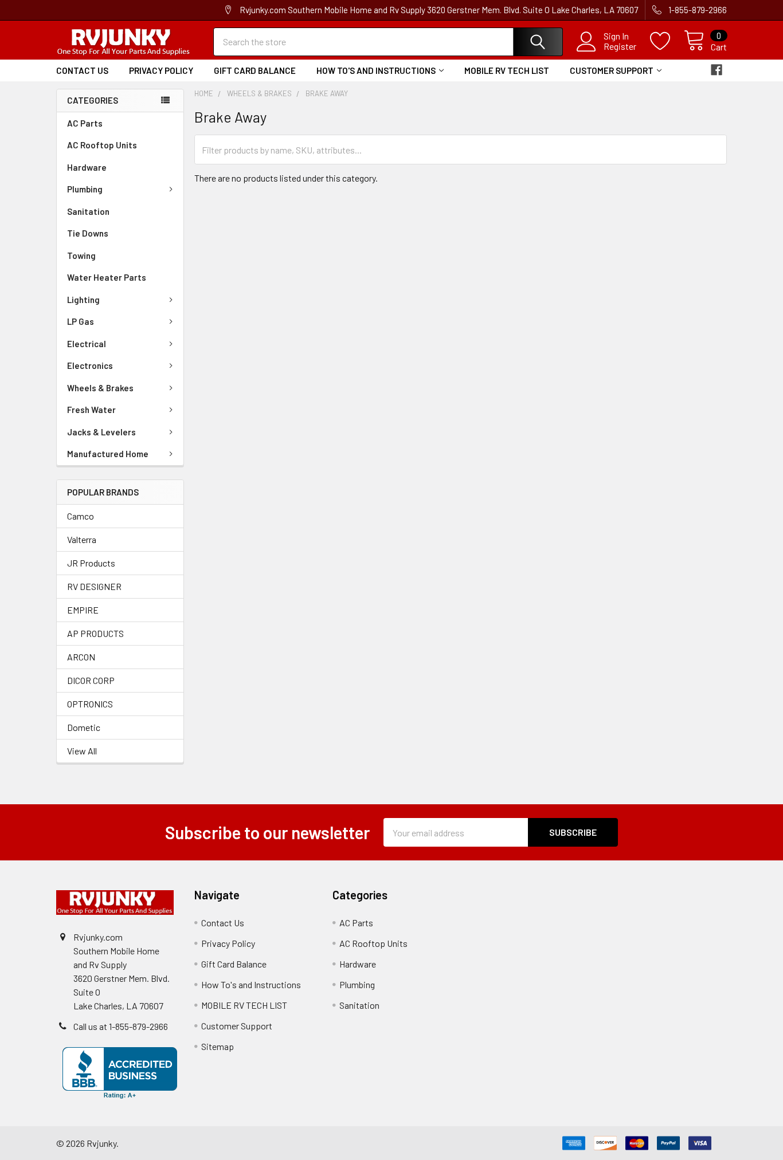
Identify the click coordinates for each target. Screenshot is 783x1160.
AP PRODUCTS (95, 633)
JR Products (91, 562)
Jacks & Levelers (101, 432)
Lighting (83, 299)
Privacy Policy (161, 70)
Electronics (90, 365)
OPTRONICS (90, 703)
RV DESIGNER (94, 586)
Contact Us (82, 70)
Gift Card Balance (255, 70)
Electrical (86, 344)
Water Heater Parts (106, 277)
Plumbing (85, 189)
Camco (80, 515)
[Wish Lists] (667, 41)
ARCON (81, 656)
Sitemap (217, 1046)
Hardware (87, 167)
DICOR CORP (91, 680)
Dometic (83, 727)
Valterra (81, 539)
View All (82, 750)
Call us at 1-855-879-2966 (120, 1026)
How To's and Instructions (376, 70)
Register (620, 46)
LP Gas (80, 321)
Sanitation (88, 211)
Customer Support (611, 70)
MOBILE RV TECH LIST (506, 70)
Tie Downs (87, 233)
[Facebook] (716, 70)
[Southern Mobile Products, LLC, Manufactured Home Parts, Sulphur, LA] (119, 1073)
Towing (81, 255)
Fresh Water (91, 409)
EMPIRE (83, 609)
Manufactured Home (107, 454)
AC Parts (85, 123)
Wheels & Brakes (100, 388)
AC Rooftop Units (102, 145)
